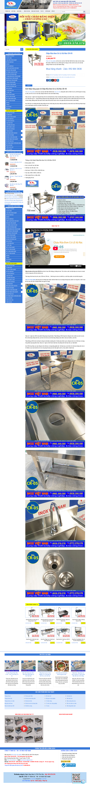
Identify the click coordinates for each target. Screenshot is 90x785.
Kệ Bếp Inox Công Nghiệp (11, 80)
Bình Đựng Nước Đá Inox (11, 133)
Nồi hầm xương (28, 706)
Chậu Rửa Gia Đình (10, 112)
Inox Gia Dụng (9, 145)
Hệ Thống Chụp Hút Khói (11, 72)
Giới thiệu (13, 11)
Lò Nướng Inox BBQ (10, 125)
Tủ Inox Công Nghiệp (10, 82)
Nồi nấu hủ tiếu (28, 701)
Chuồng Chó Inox (10, 56)
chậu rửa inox (72, 77)
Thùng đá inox (8, 696)
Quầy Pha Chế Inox (10, 129)
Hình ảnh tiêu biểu (35, 11)
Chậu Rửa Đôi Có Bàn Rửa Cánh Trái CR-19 (32, 640)
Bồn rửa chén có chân (71, 703)
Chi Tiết (37, 623)
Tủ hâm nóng (49, 701)
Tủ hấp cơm (8, 92)
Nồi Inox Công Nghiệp (11, 84)
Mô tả (28, 85)
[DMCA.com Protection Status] (65, 761)
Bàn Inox (8, 108)
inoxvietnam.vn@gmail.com (26, 760)
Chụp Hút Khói (9, 123)
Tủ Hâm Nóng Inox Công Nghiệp (13, 76)
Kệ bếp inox (69, 696)
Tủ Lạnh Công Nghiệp (11, 116)
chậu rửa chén (58, 77)
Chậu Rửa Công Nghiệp (11, 60)
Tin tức (42, 11)
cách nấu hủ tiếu (8, 200)
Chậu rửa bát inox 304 (9, 706)
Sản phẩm (19, 11)
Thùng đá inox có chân (9, 701)
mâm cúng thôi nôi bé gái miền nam (14, 198)
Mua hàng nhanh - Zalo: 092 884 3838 (64, 68)
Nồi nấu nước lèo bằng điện (31, 703)
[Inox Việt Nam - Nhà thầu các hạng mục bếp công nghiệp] (44, 4)
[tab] (28, 85)
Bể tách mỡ (48, 696)
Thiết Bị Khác (9, 149)
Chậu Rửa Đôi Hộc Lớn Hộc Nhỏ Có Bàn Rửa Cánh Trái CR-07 (47, 620)
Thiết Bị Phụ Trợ (9, 147)
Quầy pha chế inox (9, 703)
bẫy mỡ (17, 197)
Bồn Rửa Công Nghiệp (11, 70)
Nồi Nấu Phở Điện (10, 135)
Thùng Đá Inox (9, 131)
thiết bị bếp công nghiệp (16, 754)
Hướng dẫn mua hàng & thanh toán (69, 753)
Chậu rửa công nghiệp (51, 61)
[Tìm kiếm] (84, 11)
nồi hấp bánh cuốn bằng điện (11, 202)
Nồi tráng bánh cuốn (71, 706)
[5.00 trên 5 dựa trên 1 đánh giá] (65, 56)
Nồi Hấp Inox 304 (10, 141)
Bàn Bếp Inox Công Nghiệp (12, 78)
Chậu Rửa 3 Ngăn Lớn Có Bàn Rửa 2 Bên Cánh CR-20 (48, 640)
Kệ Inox (7, 64)
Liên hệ (53, 11)
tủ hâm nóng (15, 200)
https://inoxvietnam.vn (12, 760)
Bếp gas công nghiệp (50, 698)
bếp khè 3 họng (13, 195)
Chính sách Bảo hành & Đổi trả (68, 757)
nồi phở (20, 200)
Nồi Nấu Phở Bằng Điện (11, 74)
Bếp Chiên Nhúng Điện (11, 98)
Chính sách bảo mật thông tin (68, 755)
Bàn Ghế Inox (9, 88)
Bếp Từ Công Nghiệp (10, 100)
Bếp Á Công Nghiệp (10, 94)
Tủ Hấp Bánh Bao (10, 90)
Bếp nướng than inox (71, 701)
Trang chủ (7, 11)
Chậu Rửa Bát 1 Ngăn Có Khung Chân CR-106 (78, 620)
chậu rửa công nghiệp (65, 77)
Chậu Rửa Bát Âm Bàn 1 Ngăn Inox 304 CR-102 (63, 620)
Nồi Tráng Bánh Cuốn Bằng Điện (13, 143)
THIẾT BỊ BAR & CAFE (10, 127)
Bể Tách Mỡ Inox (10, 62)
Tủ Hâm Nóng (9, 114)
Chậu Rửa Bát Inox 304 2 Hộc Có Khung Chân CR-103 (32, 620)
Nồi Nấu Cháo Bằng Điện (11, 137)
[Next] (82, 30)
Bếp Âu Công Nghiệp (10, 96)
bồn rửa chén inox (52, 77)
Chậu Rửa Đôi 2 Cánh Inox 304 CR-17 (63, 640)
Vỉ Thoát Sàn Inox (10, 121)
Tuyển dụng (47, 11)
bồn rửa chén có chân (10, 197)
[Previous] (8, 30)
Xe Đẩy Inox (8, 106)
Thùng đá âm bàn (8, 698)
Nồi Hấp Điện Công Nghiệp (12, 139)
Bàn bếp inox (69, 698)
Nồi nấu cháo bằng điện (30, 698)
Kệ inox (7, 102)
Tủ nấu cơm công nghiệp (51, 703)
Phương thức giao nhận (67, 758)
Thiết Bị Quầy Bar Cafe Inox (12, 68)
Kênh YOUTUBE (27, 11)
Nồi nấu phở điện (29, 696)
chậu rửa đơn (57, 91)
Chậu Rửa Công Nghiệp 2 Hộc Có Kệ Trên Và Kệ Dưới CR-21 (78, 640)
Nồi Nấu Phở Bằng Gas (11, 86)
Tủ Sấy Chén (9, 58)
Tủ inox (7, 104)
